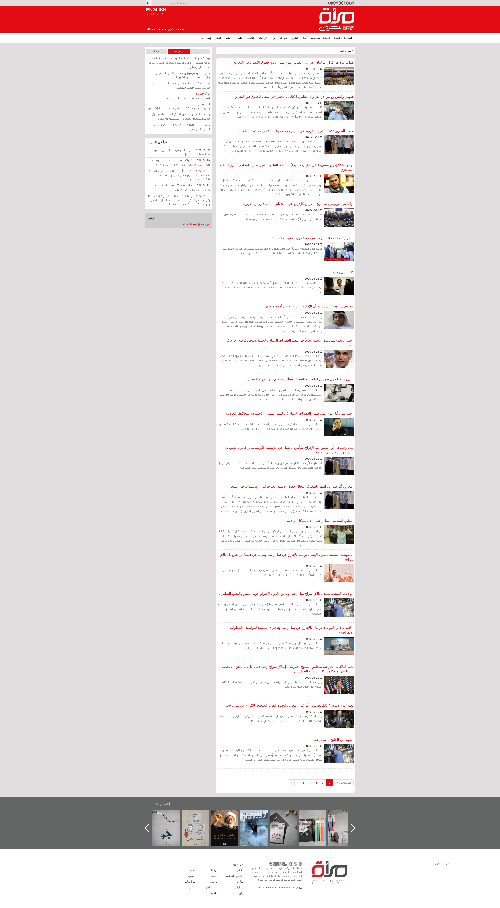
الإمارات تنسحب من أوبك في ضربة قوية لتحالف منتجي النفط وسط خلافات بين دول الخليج (179, 162)
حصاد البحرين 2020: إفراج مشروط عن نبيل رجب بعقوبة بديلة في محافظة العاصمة (296, 131)
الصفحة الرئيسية (343, 37)
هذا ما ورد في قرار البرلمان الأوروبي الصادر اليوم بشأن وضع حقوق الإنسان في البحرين (293, 62)
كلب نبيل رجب (343, 272)
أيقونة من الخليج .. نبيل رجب (333, 740)
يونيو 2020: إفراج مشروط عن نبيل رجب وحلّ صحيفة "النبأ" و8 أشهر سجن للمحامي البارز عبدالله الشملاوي (287, 167)
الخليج (218, 37)
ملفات (239, 37)
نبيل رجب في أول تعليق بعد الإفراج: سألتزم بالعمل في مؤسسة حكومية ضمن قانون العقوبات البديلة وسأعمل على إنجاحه (289, 450)
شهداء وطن (228, 814)
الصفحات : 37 (343, 782)
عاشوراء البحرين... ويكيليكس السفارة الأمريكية (258, 819)
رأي (273, 37)
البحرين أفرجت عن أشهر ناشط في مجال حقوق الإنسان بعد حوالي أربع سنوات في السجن (291, 486)
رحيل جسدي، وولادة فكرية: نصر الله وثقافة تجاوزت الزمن (179, 106)
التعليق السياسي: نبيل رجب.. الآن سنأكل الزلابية (320, 521)
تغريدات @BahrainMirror (195, 224)
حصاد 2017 (287, 814)
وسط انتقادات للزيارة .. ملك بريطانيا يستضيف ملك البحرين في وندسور (182, 127)
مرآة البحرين (336, 19)
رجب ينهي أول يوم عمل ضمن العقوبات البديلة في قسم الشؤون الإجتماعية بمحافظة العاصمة (289, 413)
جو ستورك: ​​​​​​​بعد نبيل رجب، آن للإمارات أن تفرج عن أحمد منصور (309, 306)
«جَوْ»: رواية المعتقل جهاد (199, 817)
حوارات (283, 37)
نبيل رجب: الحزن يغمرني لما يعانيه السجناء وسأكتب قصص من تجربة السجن (301, 379)
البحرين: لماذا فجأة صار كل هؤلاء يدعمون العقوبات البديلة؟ (313, 238)
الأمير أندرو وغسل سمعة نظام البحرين (188, 96)
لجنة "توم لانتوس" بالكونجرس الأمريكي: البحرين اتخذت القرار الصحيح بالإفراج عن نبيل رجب (290, 705)
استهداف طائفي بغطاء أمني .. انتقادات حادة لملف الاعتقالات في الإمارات (180, 187)
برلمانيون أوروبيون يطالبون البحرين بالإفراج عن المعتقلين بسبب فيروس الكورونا (298, 204)
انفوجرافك (211, 887)
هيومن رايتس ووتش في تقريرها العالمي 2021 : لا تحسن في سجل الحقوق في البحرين (294, 97)
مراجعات (190, 881)
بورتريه (213, 881)
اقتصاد (250, 37)
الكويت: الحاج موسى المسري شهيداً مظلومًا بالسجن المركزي (181, 152)
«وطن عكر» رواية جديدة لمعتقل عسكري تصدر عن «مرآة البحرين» (316, 821)
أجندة (228, 37)
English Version (156, 11)
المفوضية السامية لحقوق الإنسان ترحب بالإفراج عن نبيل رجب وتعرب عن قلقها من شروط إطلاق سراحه (287, 557)
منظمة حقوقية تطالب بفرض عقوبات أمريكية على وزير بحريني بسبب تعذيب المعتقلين (180, 85)
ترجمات (262, 37)
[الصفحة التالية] (297, 782)
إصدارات (206, 37)
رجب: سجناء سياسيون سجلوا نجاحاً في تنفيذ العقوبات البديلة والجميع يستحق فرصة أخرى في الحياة (289, 343)
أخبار (304, 37)
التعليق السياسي (320, 37)
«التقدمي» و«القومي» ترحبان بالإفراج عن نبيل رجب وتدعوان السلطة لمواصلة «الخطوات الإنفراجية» (292, 630)
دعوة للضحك (170, 814)
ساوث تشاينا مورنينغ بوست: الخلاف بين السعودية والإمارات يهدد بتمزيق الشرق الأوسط (182, 75)
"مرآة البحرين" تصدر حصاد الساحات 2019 (345, 819)
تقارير (294, 37)
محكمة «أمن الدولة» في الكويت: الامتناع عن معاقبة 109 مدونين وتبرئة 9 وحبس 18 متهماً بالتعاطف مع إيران (179, 175)
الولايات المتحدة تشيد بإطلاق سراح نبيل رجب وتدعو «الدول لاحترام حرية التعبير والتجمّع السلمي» (286, 594)
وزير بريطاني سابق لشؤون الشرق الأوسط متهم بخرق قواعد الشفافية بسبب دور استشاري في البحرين (181, 116)
